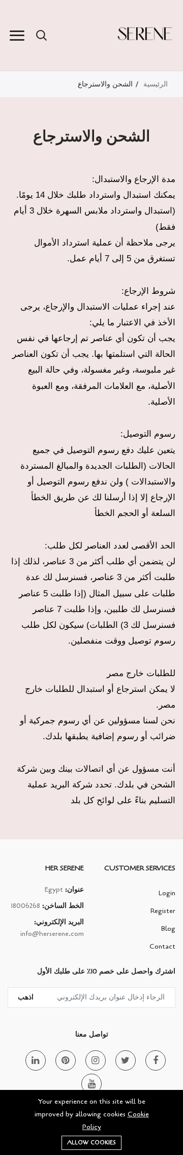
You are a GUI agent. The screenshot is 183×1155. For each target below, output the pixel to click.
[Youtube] (91, 1084)
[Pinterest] (65, 1060)
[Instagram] (95, 1060)
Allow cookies (91, 1142)
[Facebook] (155, 1060)
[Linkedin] (35, 1060)
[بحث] (41, 35)
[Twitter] (125, 1060)
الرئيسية (155, 84)
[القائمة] (17, 35)
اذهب (26, 997)
